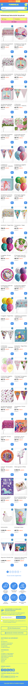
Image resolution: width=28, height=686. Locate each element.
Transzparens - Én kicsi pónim (19, 407)
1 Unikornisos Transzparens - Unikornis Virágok (20, 105)
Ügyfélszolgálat (14, 628)
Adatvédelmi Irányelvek (7, 656)
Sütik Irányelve (5, 657)
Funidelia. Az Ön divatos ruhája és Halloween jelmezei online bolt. (14, 4)
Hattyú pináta (4, 527)
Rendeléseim (4, 641)
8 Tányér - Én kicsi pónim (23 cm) (7, 467)
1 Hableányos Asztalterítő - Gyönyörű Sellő (20, 316)
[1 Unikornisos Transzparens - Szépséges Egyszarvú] (7, 335)
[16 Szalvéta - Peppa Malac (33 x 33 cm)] (20, 335)
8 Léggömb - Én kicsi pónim (6, 256)
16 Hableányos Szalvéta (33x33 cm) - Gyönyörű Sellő (6, 195)
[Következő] (21, 572)
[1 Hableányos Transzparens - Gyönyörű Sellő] (7, 154)
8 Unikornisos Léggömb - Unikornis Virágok (7, 377)
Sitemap (3, 660)
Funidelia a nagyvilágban (7, 653)
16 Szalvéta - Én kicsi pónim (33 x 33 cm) (19, 437)
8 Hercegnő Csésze (18, 527)
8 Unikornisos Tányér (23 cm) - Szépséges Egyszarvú (6, 286)
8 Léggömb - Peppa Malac (7, 315)
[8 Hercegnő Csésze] (20, 516)
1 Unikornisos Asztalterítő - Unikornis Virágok (7, 44)
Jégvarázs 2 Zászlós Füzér (7, 557)
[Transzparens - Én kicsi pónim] (20, 396)
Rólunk (2, 662)
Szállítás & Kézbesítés (6, 644)
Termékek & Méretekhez (7, 643)
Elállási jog (3, 659)
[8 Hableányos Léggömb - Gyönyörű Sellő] (20, 154)
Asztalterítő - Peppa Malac (7, 225)
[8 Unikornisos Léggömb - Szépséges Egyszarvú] (20, 275)
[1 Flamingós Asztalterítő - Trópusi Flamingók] (7, 124)
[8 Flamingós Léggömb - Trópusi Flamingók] (20, 184)
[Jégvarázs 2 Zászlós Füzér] (7, 547)
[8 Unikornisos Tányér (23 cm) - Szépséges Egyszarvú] (7, 275)
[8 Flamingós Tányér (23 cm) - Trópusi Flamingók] (20, 244)
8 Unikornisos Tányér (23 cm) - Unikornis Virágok (20, 75)
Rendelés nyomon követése (14, 633)
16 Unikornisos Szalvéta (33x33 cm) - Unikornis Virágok (6, 105)
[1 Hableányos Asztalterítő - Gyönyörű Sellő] (20, 305)
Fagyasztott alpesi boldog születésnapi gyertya (20, 558)
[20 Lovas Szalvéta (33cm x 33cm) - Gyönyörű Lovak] (20, 486)
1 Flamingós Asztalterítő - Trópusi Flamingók (7, 135)
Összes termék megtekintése (14, 575)
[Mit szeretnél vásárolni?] (2, 5)
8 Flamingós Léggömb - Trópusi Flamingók (20, 195)
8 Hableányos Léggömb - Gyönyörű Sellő (20, 165)
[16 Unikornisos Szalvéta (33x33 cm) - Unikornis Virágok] (7, 93)
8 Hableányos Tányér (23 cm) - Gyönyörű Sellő (20, 44)
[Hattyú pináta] (7, 516)
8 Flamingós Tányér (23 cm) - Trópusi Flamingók (20, 256)
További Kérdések (5, 647)
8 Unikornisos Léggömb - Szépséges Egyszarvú (20, 286)
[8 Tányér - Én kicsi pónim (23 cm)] (7, 456)
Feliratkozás (21, 617)
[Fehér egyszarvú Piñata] (20, 456)
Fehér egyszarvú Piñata (20, 466)
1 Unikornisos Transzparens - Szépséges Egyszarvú (7, 346)
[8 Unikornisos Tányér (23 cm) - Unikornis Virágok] (20, 63)
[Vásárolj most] (12, 51)
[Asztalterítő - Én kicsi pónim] (7, 426)
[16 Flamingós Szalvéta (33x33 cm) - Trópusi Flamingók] (20, 124)
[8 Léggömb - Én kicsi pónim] (7, 244)
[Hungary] (2, 670)
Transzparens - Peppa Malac (19, 226)
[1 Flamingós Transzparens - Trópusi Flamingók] (20, 365)
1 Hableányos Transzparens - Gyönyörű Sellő (7, 165)
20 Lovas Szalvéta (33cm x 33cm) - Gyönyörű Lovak (20, 497)
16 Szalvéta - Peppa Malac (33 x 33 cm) (20, 346)
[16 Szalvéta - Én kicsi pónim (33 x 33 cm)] (20, 426)
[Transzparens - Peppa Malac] (20, 214)
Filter (5, 19)
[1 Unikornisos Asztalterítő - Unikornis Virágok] (7, 33)
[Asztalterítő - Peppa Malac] (7, 214)
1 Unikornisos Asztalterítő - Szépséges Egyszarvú (7, 75)
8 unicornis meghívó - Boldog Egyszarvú (6, 497)
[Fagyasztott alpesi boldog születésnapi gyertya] (20, 547)
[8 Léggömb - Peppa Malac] (7, 305)
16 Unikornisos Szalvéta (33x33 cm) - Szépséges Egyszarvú (6, 407)
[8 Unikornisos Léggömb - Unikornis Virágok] (7, 365)
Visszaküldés (4, 645)
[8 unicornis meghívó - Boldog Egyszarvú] (7, 486)
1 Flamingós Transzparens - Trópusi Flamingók (20, 377)
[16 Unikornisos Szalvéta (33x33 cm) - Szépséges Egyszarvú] (7, 396)
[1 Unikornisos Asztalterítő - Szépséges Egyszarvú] (7, 63)
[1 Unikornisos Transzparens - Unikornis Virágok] (20, 93)
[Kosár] (26, 4)
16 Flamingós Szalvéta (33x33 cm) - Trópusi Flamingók (19, 135)
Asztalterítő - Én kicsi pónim (6, 437)
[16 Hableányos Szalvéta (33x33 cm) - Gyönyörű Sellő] (7, 184)
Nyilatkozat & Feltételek (7, 655)
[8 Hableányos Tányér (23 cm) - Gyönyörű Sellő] (20, 33)
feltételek (9, 622)
